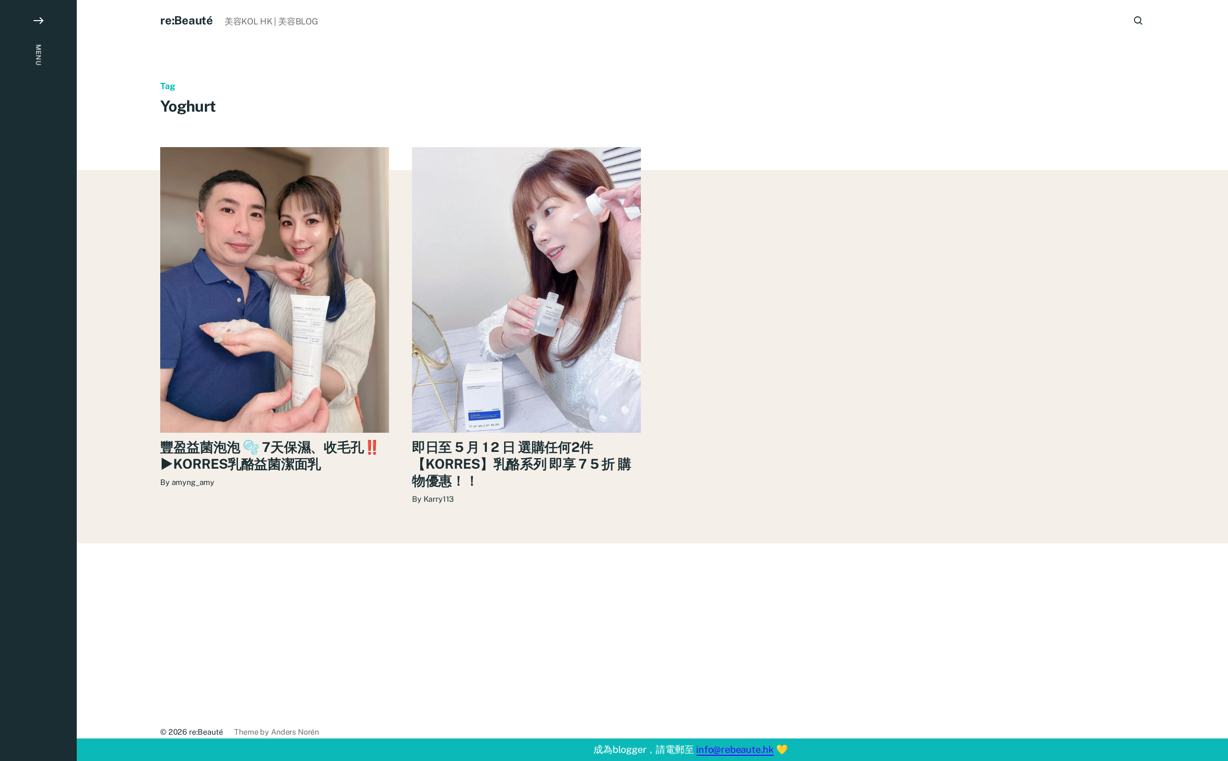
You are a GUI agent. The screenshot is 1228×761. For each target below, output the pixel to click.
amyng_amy (193, 482)
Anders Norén (295, 732)
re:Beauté (186, 20)
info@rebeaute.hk (735, 749)
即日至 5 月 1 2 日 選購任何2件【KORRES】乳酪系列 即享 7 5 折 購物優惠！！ (521, 463)
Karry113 (439, 499)
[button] (38, 380)
